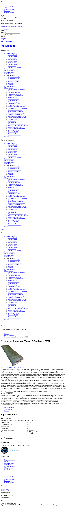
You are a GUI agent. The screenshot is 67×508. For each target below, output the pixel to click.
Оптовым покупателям (14, 135)
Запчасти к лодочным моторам (17, 116)
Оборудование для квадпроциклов (18, 125)
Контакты (7, 11)
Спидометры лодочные (15, 127)
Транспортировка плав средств (17, 124)
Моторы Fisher (12, 66)
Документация (8, 6)
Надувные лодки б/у (14, 81)
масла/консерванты (13, 99)
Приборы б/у (11, 83)
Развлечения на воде (14, 103)
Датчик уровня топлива (15, 110)
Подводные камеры (13, 130)
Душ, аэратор (12, 122)
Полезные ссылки (9, 9)
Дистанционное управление (16, 89)
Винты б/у (11, 84)
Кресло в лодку (12, 102)
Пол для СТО (12, 133)
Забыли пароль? (5, 26)
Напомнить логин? (17, 26)
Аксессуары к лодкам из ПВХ (17, 114)
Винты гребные (12, 97)
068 (4, 41)
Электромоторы (9, 69)
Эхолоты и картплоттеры (15, 111)
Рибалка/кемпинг (9, 70)
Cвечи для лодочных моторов (16, 113)
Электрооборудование (14, 94)
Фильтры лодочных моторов (16, 106)
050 (11, 41)
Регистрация (4, 29)
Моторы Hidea (12, 62)
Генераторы (7, 73)
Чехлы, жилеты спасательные (16, 128)
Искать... (3, 50)
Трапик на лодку (13, 119)
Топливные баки (13, 105)
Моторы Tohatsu (12, 61)
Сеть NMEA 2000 (13, 132)
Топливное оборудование (15, 95)
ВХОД (3, 15)
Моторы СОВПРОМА (14, 67)
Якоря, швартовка (13, 100)
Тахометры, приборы (14, 92)
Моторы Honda (12, 56)
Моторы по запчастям (14, 80)
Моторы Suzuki (12, 55)
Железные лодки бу (13, 78)
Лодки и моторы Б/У (14, 77)
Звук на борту (12, 121)
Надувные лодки (9, 72)
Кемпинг (7, 461)
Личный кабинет (9, 12)
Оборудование (8, 88)
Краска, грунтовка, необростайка (17, 117)
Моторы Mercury (13, 58)
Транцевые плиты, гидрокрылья (17, 108)
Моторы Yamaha (12, 59)
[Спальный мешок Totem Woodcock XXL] (13, 391)
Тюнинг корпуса (13, 91)
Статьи (6, 7)
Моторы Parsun (12, 64)
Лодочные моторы (9, 53)
